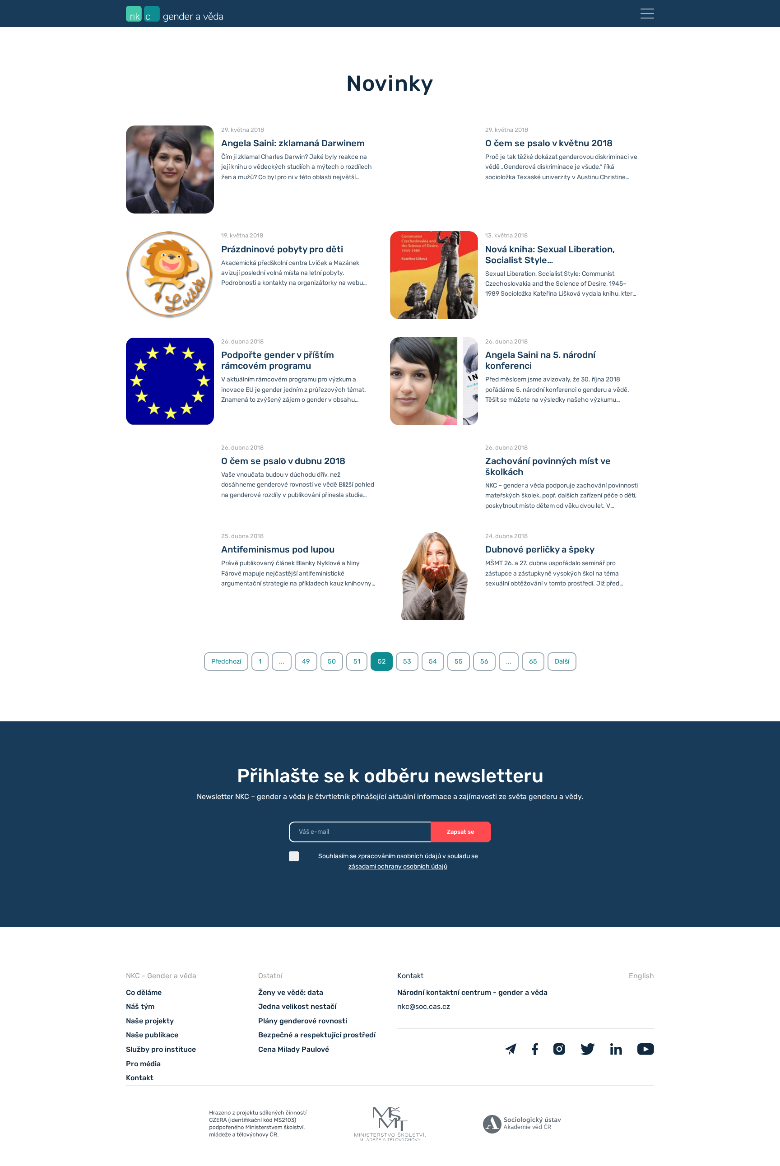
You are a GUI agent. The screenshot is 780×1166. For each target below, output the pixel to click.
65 (533, 661)
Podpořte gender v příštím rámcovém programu (277, 360)
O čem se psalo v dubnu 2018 (283, 460)
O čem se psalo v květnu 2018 (549, 143)
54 (433, 661)
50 (332, 661)
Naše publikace (152, 1035)
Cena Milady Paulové (293, 1049)
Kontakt (139, 1077)
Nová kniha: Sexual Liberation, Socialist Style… (550, 254)
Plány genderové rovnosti (302, 1021)
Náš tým (140, 1006)
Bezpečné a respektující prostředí (317, 1035)
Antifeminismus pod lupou (277, 549)
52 (381, 661)
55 (459, 661)
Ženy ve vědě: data (290, 992)
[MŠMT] (258, 1125)
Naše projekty (150, 1021)
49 (306, 661)
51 (356, 661)
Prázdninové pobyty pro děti (282, 249)
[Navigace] (647, 13)
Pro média (143, 1063)
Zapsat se (460, 831)
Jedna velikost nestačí (297, 1006)
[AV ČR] (522, 1126)
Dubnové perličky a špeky (539, 549)
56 (484, 661)
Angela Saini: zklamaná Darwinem (293, 143)
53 (407, 661)
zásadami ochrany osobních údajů (397, 866)
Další (562, 661)
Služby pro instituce (161, 1049)
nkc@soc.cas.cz (423, 1006)
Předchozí (226, 661)
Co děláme (144, 992)
